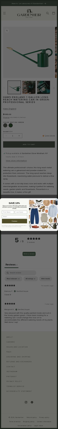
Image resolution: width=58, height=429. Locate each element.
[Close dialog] (56, 200)
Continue (14, 221)
